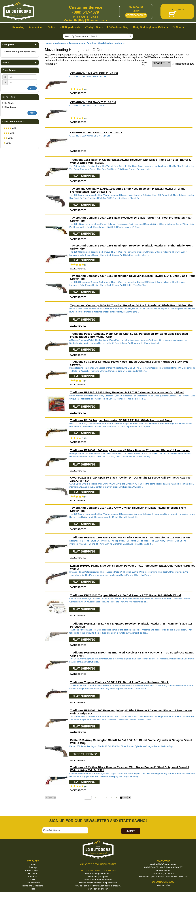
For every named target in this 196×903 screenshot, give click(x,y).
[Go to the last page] (129, 797)
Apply (32, 88)
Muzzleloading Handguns (20, 51)
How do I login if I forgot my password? (98, 882)
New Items (10, 107)
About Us (32, 876)
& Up (10, 128)
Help (82, 20)
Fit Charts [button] (178, 27)
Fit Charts (32, 873)
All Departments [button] (70, 27)
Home (48, 43)
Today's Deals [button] (94, 27)
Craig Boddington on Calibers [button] (150, 27)
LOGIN (136, 11)
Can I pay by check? (98, 889)
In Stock (9, 103)
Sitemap (33, 867)
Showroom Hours (96, 20)
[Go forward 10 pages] (121, 797)
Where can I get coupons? (98, 873)
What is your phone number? (98, 879)
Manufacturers (33, 882)
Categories (8, 44)
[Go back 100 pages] (50, 797)
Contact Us (70, 20)
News (32, 879)
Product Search (32, 870)
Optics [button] (51, 27)
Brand (5, 62)
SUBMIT (130, 831)
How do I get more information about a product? (98, 885)
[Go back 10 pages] (54, 797)
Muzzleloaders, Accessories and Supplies (74, 43)
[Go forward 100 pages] (125, 797)
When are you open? (98, 876)
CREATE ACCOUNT (136, 15)
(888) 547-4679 (85, 12)
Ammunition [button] (36, 27)
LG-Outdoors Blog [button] (117, 27)
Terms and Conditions (32, 885)
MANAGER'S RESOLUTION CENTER (98, 864)
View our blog (163, 885)
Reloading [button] (18, 27)
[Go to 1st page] (46, 797)
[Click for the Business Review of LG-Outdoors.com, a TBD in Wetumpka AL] (6, 897)
